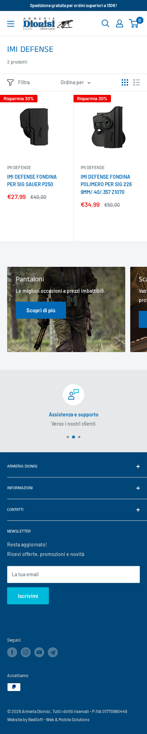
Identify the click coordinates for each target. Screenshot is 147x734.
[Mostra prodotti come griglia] (125, 82)
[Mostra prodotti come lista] (136, 82)
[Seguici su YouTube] (39, 652)
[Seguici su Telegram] (53, 653)
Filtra (24, 82)
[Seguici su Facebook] (12, 652)
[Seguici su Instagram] (26, 652)
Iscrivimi (28, 596)
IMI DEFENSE (19, 167)
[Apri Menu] (10, 24)
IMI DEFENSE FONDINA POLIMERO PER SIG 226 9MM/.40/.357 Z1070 (106, 184)
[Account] (119, 23)
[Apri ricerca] (106, 23)
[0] (134, 23)
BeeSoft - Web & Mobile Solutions (59, 719)
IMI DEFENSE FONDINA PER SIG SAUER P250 (32, 181)
